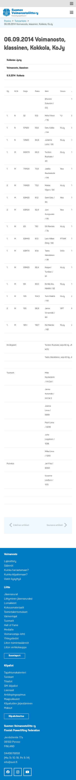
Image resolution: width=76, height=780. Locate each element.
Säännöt (8, 565)
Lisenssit (9, 690)
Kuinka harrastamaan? (16, 570)
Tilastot (8, 681)
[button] (71, 3)
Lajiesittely (10, 561)
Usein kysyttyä (12, 579)
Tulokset (9, 677)
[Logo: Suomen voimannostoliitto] (20, 12)
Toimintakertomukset (15, 612)
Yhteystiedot (11, 638)
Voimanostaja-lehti (14, 634)
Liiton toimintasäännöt (16, 643)
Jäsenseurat (11, 594)
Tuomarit (9, 621)
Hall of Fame (11, 625)
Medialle (9, 629)
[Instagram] (18, 772)
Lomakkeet (10, 603)
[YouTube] (27, 772)
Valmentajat (10, 616)
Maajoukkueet (12, 699)
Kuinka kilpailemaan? (15, 574)
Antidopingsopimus (14, 694)
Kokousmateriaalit (14, 607)
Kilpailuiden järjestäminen (18, 703)
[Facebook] (8, 772)
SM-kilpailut (11, 686)
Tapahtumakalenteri (15, 672)
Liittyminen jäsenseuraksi (18, 598)
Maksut (8, 708)
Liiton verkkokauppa (15, 647)
